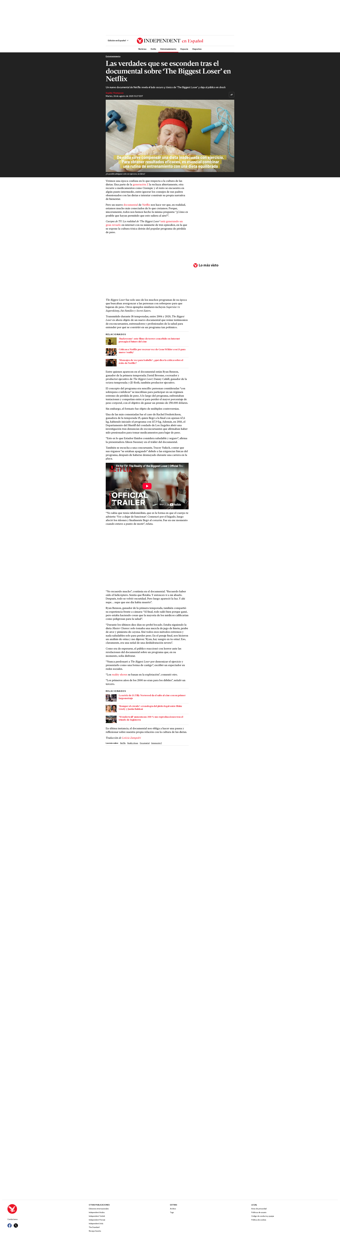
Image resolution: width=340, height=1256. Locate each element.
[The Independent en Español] (170, 41)
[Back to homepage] (48, 1209)
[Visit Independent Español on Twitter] (16, 1225)
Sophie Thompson (115, 93)
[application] (170, 136)
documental (131, 205)
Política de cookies (258, 1220)
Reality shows (132, 743)
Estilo (153, 49)
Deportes (197, 49)
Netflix (146, 205)
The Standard (94, 1227)
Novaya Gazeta (95, 1231)
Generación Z (156, 743)
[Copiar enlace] (231, 94)
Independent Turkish (97, 1216)
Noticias (142, 49)
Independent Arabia (96, 1213)
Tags (172, 1213)
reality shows (119, 675)
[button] (118, 41)
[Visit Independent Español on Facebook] (9, 1225)
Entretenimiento (168, 49)
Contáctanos (12, 1219)
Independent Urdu (96, 1224)
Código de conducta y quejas (262, 1216)
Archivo (173, 1209)
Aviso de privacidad (259, 1209)
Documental (145, 743)
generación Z (140, 185)
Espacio (184, 49)
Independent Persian (97, 1220)
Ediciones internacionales (99, 1209)
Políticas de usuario (258, 1213)
